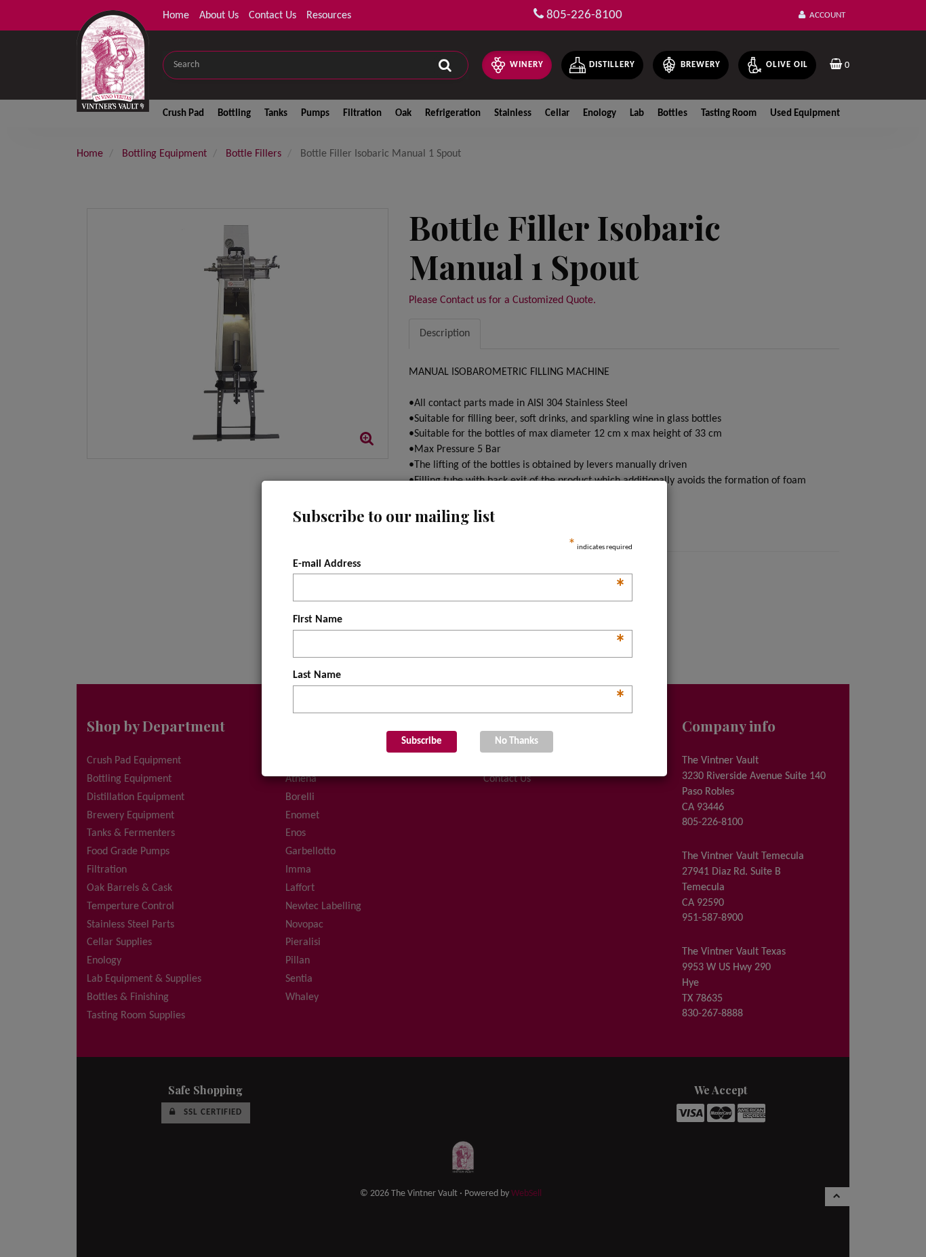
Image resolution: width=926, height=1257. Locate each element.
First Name (459, 621)
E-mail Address (459, 565)
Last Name (459, 676)
